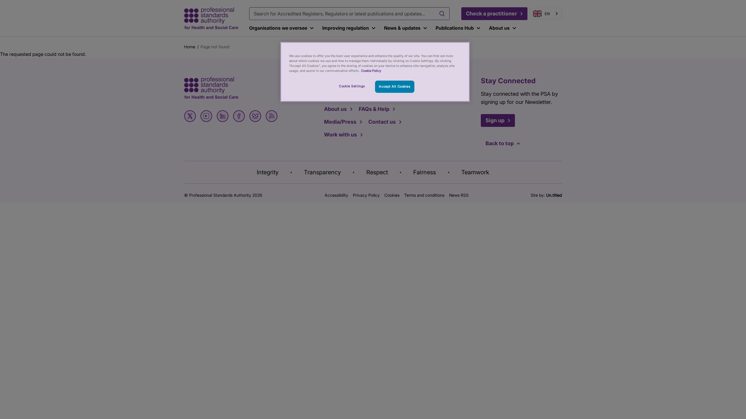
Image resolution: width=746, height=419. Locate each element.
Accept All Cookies (394, 86)
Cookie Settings (352, 86)
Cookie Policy (371, 71)
